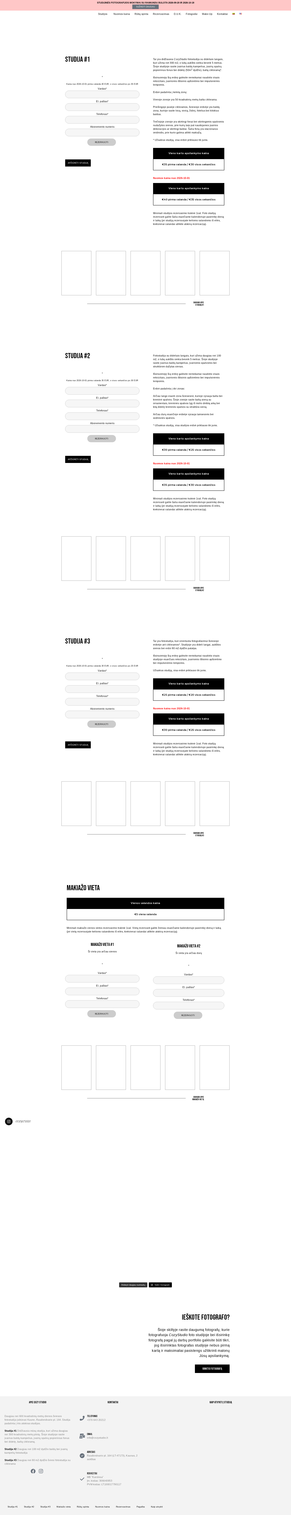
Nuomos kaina (122, 14)
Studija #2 (77, 356)
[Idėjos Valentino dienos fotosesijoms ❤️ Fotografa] (258, 1261)
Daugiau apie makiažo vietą (198, 1098)
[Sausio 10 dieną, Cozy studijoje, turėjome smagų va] (201, 1261)
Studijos (102, 14)
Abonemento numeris (102, 127)
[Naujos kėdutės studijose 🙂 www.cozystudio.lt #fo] (32, 1261)
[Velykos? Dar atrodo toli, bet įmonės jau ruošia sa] (201, 1223)
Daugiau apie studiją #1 (198, 303)
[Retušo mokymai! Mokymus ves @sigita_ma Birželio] (89, 1147)
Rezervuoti (101, 142)
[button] (103, 14)
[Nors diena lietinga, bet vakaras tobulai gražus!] (32, 1147)
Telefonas (102, 114)
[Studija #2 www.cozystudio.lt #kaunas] (145, 1261)
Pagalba (141, 1506)
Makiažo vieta (83, 888)
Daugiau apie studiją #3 (198, 834)
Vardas (102, 88)
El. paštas (102, 101)
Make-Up (207, 14)
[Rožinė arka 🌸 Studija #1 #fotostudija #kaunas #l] (145, 1185)
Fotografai (191, 14)
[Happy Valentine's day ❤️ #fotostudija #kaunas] (258, 1223)
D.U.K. (177, 14)
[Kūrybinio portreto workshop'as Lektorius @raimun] (32, 1185)
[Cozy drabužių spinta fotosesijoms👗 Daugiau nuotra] (201, 1147)
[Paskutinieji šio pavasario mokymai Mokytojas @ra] (145, 1147)
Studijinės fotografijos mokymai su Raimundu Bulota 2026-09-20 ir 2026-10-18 (145, 2)
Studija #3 (77, 641)
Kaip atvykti (157, 1506)
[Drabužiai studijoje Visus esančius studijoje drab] (145, 1223)
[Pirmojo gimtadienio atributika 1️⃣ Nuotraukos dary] (201, 1185)
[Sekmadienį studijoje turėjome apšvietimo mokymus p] (258, 1147)
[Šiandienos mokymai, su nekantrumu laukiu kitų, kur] (89, 1185)
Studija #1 (77, 59)
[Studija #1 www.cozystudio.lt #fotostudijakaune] (89, 1261)
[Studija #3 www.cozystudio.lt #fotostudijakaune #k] (89, 1223)
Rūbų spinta (141, 14)
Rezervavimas (161, 14)
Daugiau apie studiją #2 (198, 589)
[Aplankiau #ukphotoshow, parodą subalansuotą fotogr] (32, 1223)
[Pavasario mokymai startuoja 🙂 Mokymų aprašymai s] (258, 1185)
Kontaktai (222, 14)
